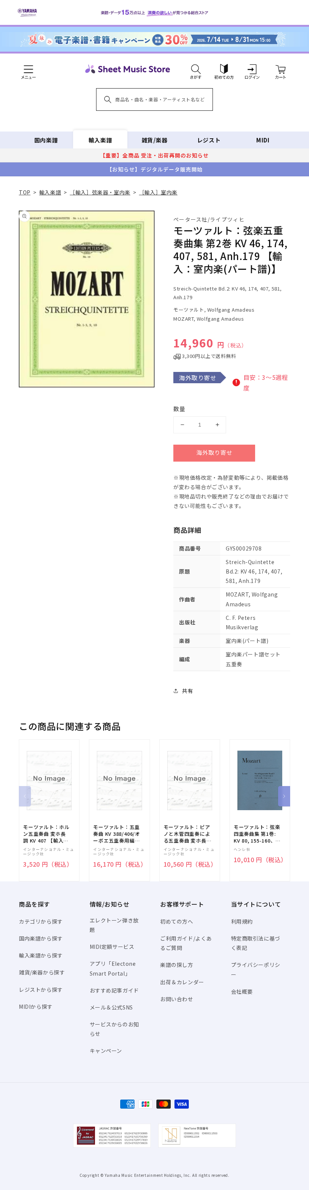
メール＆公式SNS (111, 1007)
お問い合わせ (176, 999)
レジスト (208, 140)
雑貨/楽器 (155, 140)
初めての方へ (176, 921)
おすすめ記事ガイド (114, 990)
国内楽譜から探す (41, 938)
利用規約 (242, 921)
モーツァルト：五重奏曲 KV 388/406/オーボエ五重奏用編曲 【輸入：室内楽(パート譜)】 (116, 834)
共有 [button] (187, 690)
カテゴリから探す (41, 921)
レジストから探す (41, 989)
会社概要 (242, 991)
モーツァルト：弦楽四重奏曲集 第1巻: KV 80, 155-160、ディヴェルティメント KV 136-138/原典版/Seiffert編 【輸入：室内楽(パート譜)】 (257, 834)
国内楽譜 (46, 140)
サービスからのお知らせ (114, 1028)
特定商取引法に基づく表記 (255, 943)
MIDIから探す (36, 1006)
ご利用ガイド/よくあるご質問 (186, 943)
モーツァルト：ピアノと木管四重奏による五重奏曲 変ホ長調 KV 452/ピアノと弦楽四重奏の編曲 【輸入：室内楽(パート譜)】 (187, 834)
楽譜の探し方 (176, 964)
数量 (179, 409)
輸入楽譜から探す (41, 955)
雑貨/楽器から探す (42, 972)
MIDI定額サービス (112, 946)
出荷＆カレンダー (182, 982)
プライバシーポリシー (255, 969)
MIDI (262, 140)
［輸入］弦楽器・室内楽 (100, 192)
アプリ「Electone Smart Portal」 (113, 968)
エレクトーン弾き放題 (114, 924)
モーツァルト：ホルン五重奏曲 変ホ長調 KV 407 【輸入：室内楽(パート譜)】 (46, 834)
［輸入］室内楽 (158, 192)
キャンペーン (106, 1050)
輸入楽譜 (100, 140)
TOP (25, 192)
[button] (196, 69)
